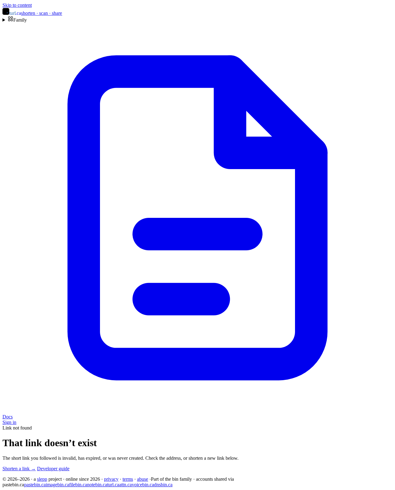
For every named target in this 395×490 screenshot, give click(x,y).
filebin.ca (78, 484)
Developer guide (53, 468)
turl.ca (113, 484)
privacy (111, 479)
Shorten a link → (19, 468)
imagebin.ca (57, 484)
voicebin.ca (143, 484)
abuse (142, 479)
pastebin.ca (35, 484)
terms (128, 479)
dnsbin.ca (163, 484)
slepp (42, 479)
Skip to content (17, 5)
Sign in (9, 422)
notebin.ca (97, 484)
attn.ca (125, 484)
